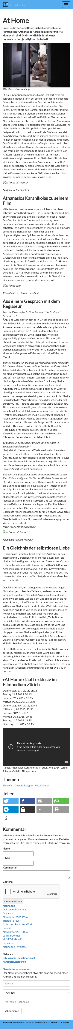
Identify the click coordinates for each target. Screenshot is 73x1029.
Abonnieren (12, 1010)
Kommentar (10, 867)
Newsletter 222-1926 (15, 916)
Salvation (8, 913)
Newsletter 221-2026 (15, 931)
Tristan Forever (12, 920)
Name (6, 848)
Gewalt (19, 785)
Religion (29, 785)
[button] (11, 801)
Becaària (8, 943)
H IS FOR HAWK (12, 939)
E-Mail (6, 858)
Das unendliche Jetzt (15, 909)
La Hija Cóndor (11, 935)
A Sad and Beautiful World (18, 924)
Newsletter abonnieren (16, 969)
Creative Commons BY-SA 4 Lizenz (42, 1022)
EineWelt (8, 785)
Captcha (8, 881)
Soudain (7, 928)
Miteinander (42, 785)
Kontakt (65, 1022)
